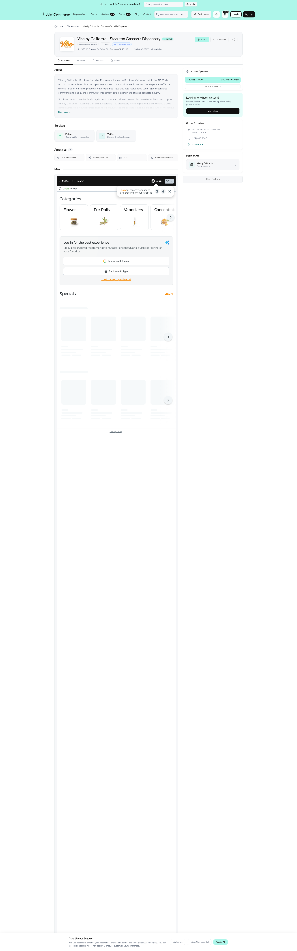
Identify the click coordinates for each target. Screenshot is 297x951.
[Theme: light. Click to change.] (216, 14)
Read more (63, 112)
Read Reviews (213, 179)
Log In (236, 14)
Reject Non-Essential (199, 942)
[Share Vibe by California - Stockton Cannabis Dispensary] (233, 39)
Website (157, 49)
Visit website (197, 144)
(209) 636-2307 (141, 49)
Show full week (211, 86)
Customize (178, 942)
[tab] (63, 61)
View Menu (213, 111)
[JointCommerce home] (56, 14)
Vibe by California (123, 44)
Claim (204, 39)
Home (60, 26)
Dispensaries (73, 26)
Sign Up (248, 14)
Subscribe (191, 4)
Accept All (220, 942)
